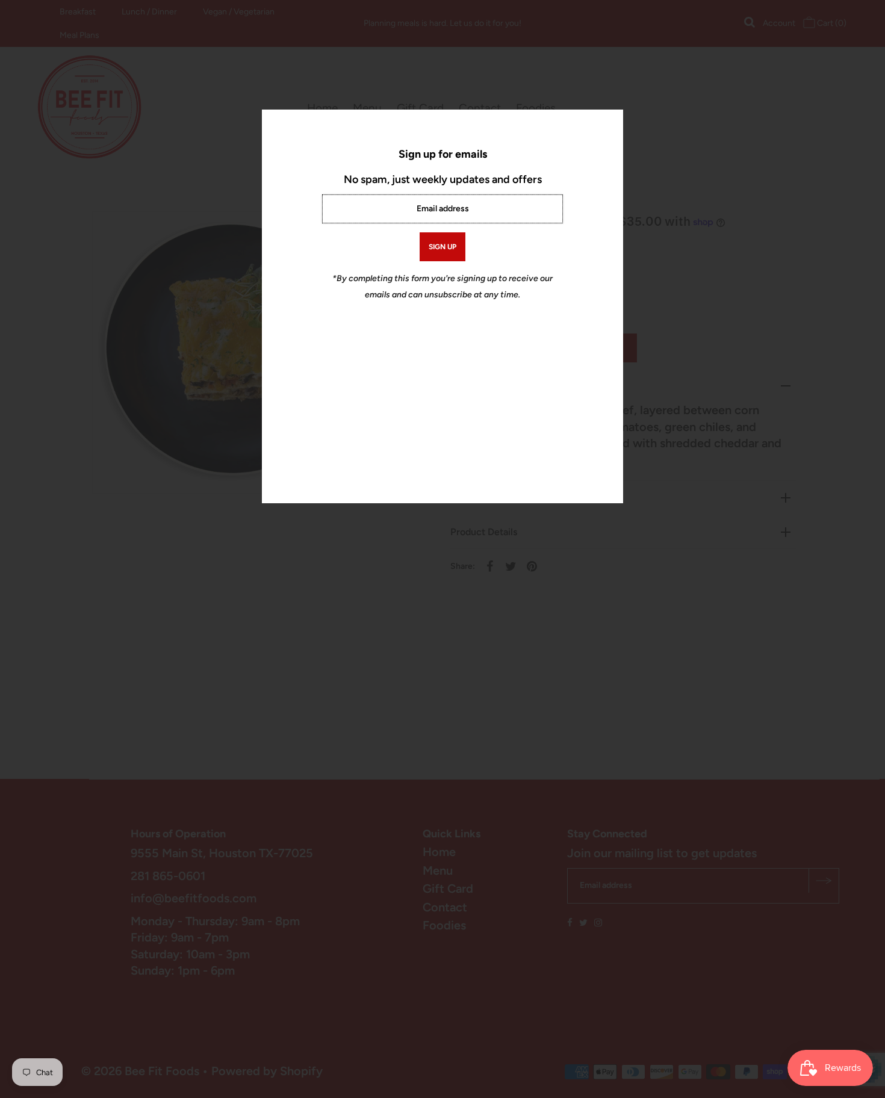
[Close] (610, 123)
